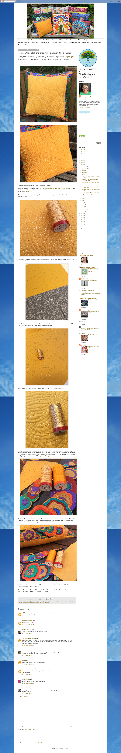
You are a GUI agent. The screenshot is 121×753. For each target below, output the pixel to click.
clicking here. (48, 456)
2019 (82, 164)
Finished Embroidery (96, 42)
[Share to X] (48, 599)
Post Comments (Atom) (30, 729)
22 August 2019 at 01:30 (28, 633)
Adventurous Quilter (27, 620)
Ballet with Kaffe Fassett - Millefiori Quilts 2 (28, 42)
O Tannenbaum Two (92, 280)
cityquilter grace (26, 612)
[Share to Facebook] (50, 599)
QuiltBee (83, 333)
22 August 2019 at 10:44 (28, 674)
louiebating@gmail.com (28, 669)
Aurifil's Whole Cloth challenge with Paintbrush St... (90, 183)
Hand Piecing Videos (74, 42)
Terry (23, 660)
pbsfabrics (42, 602)
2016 (82, 217)
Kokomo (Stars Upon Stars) (30, 39)
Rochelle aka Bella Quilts (28, 638)
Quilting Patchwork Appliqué (88, 267)
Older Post (72, 727)
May (83, 202)
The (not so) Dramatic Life (87, 290)
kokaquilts (83, 345)
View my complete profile (85, 107)
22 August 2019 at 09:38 (28, 655)
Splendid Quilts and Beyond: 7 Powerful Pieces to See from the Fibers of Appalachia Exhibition (90, 293)
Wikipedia (26, 191)
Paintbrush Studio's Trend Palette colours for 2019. (57, 188)
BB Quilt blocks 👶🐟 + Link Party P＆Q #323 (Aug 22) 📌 (93, 270)
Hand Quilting (85, 42)
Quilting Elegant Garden (93, 256)
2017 (82, 215)
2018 (82, 213)
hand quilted (49, 601)
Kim (23, 650)
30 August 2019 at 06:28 (28, 693)
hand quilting (55, 601)
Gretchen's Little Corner (87, 255)
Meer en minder (84, 323)
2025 (82, 152)
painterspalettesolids (34, 602)
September (85, 172)
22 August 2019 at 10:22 (28, 664)
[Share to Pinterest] (52, 599)
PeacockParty (88, 63)
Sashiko (65, 42)
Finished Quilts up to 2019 (62, 39)
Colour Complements (86, 327)
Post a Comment (24, 696)
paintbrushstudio (26, 602)
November (84, 168)
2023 (82, 156)
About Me (35, 44)
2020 (82, 162)
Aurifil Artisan (27, 601)
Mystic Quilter (25, 679)
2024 (82, 154)
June (83, 200)
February (84, 209)
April (83, 204)
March (83, 207)
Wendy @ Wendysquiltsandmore (89, 96)
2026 (82, 149)
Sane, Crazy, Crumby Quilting (88, 298)
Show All (99, 356)
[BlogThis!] (47, 599)
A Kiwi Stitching (85, 310)
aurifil (23, 601)
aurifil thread (33, 601)
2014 (82, 221)
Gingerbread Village (56, 42)
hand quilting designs (62, 601)
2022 (82, 158)
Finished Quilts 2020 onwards (46, 39)
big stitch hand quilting (41, 601)
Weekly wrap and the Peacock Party (90, 192)
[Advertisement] (46, 711)
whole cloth (47, 602)
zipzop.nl (83, 321)
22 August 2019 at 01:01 (28, 624)
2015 (82, 219)
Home (19, 39)
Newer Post (21, 727)
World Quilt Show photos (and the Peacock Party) (90, 180)
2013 (82, 224)
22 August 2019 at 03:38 (28, 645)
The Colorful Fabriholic (86, 279)
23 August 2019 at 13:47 (28, 683)
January (84, 211)
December (84, 166)
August (84, 174)
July (83, 198)
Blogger (67, 748)
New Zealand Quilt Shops (24, 44)
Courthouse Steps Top (93, 299)
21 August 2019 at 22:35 (28, 616)
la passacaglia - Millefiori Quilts (77, 39)
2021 (82, 160)
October (84, 170)
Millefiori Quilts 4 (45, 42)
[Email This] (45, 599)
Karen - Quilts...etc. (27, 629)
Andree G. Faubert (26, 688)
